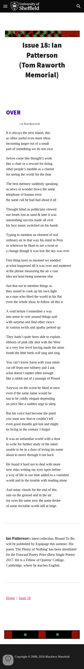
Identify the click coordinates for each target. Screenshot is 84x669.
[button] (5, 6)
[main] (42, 60)
